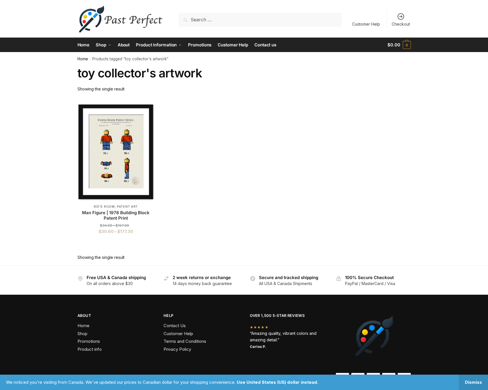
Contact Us (175, 325)
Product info (89, 349)
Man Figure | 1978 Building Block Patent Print (116, 215)
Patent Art (127, 207)
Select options (116, 243)
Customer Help (366, 24)
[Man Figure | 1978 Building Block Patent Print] (115, 151)
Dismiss (473, 382)
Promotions (88, 341)
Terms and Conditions (185, 341)
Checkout (401, 24)
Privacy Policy (177, 349)
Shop (82, 333)
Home (82, 59)
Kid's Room (104, 207)
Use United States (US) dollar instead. (277, 382)
